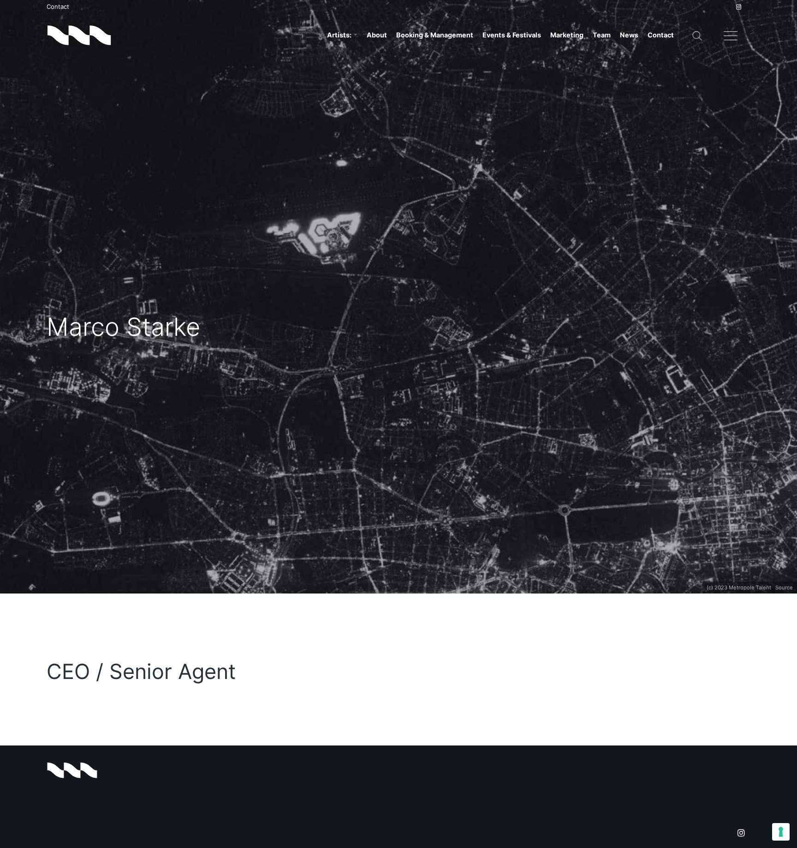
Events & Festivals (511, 35)
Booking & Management (434, 35)
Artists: (340, 35)
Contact (58, 6)
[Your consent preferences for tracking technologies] (781, 832)
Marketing (566, 35)
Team (602, 35)
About (377, 35)
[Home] (79, 35)
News (629, 35)
